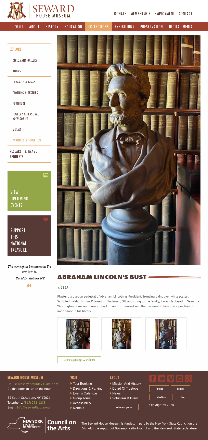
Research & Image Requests (23, 154)
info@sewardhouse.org (33, 407)
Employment (165, 13)
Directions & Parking (88, 388)
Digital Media (181, 26)
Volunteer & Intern (125, 398)
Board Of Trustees (125, 388)
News (116, 393)
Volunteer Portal (124, 407)
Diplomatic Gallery (25, 60)
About (34, 26)
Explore (16, 49)
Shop (182, 397)
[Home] (41, 19)
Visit (19, 26)
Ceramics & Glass (24, 81)
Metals (17, 129)
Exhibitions (124, 26)
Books (17, 71)
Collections (98, 26)
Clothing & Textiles (25, 92)
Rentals (78, 408)
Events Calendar (85, 393)
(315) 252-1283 (35, 402)
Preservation (151, 26)
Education (73, 26)
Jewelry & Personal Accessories (26, 116)
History (52, 26)
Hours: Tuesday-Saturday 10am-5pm (33, 384)
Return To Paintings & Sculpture (79, 359)
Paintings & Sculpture (27, 140)
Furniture (19, 103)
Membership (140, 13)
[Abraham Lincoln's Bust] (79, 349)
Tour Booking (82, 383)
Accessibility (82, 403)
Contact (185, 13)
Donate (120, 13)
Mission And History (126, 383)
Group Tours (82, 398)
